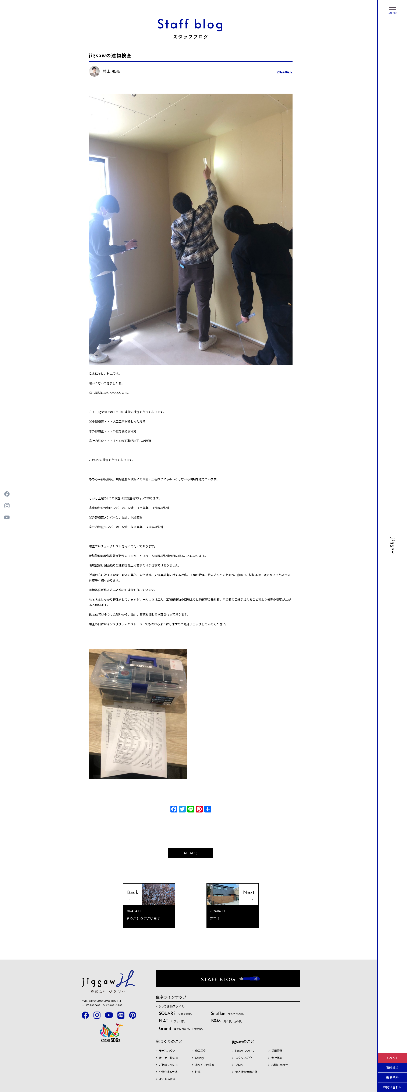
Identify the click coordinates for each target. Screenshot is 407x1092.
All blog (191, 853)
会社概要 (276, 1058)
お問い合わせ (392, 1087)
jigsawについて (244, 1050)
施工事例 (200, 1050)
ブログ (239, 1065)
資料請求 (392, 1067)
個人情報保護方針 (246, 1072)
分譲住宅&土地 (168, 1072)
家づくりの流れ (204, 1065)
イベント (392, 1058)
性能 (198, 1072)
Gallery (199, 1058)
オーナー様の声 (168, 1058)
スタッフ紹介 (243, 1058)
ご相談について (168, 1065)
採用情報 (276, 1050)
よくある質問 (167, 1079)
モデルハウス (167, 1050)
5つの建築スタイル (171, 1006)
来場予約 (392, 1077)
